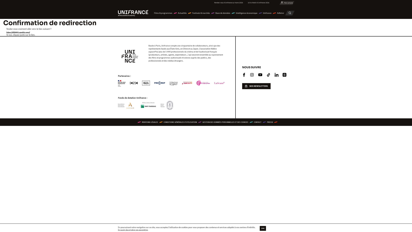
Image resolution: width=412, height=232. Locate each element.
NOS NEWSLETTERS (258, 86)
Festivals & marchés (201, 13)
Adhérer (280, 13)
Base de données (222, 13)
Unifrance (267, 13)
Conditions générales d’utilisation (180, 122)
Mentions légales (150, 122)
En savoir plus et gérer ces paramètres (133, 230)
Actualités (182, 13)
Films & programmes (163, 13)
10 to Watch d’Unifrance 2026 (258, 3)
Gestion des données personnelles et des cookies (225, 122)
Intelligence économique (246, 13)
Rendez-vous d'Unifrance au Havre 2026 (228, 3)
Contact (257, 122)
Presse (270, 122)
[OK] (262, 228)
